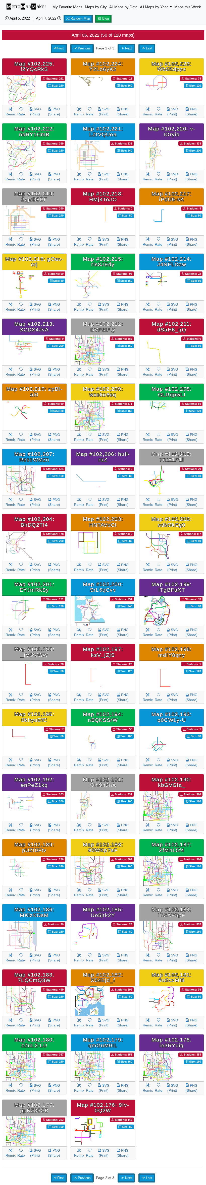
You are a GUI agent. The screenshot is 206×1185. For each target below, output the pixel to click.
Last (148, 48)
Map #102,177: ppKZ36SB (34, 1107)
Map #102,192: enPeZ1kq (34, 782)
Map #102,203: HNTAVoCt (103, 522)
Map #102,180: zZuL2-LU (34, 1042)
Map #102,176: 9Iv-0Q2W (103, 1107)
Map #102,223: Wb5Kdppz (171, 66)
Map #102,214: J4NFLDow (171, 261)
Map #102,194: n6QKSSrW (103, 717)
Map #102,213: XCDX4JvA (34, 326)
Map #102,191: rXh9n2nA (103, 782)
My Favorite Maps (67, 7)
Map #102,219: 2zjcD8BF (34, 196)
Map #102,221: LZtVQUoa (103, 131)
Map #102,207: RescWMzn (34, 457)
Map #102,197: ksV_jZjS (103, 652)
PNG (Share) (54, 111)
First (60, 48)
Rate (21, 114)
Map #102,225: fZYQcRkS (34, 66)
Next (128, 48)
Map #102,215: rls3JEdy (103, 261)
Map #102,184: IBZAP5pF (171, 912)
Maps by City (96, 7)
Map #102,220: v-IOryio (171, 131)
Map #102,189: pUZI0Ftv (34, 847)
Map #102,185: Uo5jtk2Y (103, 912)
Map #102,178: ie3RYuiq (171, 1042)
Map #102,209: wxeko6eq (103, 391)
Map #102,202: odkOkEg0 (171, 522)
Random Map (80, 18)
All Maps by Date (123, 7)
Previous (84, 48)
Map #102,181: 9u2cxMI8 (171, 977)
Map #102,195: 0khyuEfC (34, 717)
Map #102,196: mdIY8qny (171, 652)
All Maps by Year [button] (154, 7)
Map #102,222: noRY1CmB (34, 131)
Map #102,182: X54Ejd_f (103, 977)
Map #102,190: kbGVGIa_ (171, 782)
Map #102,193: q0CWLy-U (171, 717)
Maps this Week (187, 7)
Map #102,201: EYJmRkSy (34, 587)
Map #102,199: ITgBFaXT (171, 587)
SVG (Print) (35, 111)
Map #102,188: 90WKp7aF (103, 847)
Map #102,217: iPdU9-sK (171, 196)
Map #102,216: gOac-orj (34, 261)
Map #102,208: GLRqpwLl (171, 391)
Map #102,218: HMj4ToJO (103, 196)
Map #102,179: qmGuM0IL (103, 1042)
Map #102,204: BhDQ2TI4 (34, 522)
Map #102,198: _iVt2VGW (34, 652)
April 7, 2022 (46, 18)
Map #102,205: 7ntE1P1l (171, 457)
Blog (105, 18)
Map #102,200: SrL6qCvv (103, 587)
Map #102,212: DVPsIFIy (103, 326)
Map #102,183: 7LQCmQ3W (34, 977)
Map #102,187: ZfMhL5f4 (171, 847)
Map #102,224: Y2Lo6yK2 (103, 66)
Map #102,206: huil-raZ (103, 457)
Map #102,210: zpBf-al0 (34, 391)
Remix (11, 114)
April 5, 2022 (19, 18)
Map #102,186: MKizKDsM (34, 912)
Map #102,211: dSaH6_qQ (171, 326)
